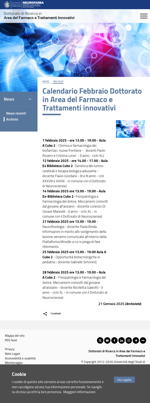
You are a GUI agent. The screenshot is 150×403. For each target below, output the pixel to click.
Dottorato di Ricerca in (39, 15)
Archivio (58, 81)
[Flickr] (143, 340)
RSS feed (11, 340)
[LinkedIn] (121, 340)
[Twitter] (100, 340)
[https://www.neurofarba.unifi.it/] (24, 4)
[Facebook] (114, 340)
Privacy (9, 349)
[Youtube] (107, 340)
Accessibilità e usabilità (20, 358)
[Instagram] (128, 340)
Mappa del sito (15, 335)
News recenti (16, 113)
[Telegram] (136, 340)
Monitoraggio (14, 362)
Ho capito (124, 379)
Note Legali (12, 353)
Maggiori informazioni (79, 391)
